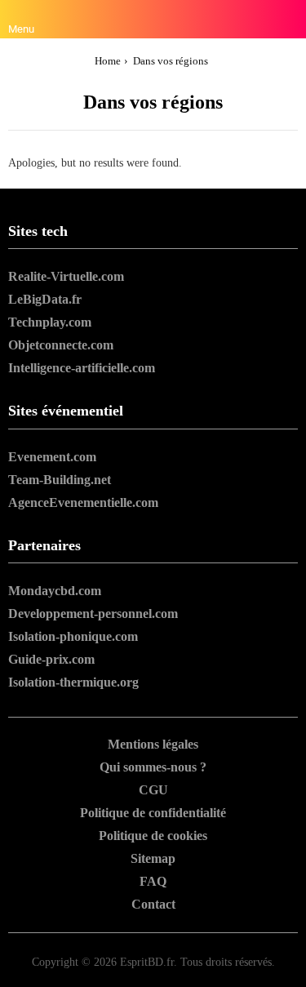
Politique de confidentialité (153, 813)
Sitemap (153, 858)
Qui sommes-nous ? (153, 767)
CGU (153, 790)
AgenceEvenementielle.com (83, 502)
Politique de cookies (153, 836)
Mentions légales (153, 744)
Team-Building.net (59, 480)
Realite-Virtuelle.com (66, 276)
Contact (153, 904)
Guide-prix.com (51, 659)
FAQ (153, 881)
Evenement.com (52, 457)
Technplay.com (49, 322)
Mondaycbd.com (54, 591)
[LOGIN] (288, 19)
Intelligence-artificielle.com (81, 368)
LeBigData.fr (45, 299)
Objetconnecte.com (60, 345)
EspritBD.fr (147, 962)
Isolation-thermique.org (73, 682)
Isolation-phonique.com (73, 636)
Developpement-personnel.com (93, 613)
